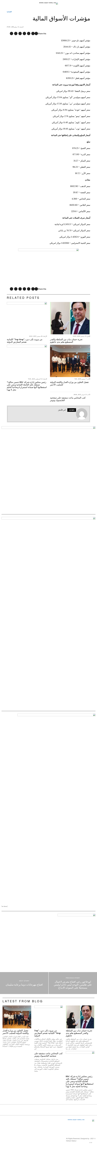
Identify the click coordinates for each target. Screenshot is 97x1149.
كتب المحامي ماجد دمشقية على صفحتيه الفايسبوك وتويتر (68, 399)
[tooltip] (36, 33)
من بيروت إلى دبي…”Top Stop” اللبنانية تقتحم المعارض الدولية (24, 340)
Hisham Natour (71, 1141)
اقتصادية (9, 12)
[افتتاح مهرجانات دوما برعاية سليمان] (24, 983)
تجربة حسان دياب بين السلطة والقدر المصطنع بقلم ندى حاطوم (66, 340)
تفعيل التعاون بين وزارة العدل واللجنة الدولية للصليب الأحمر (69, 383)
